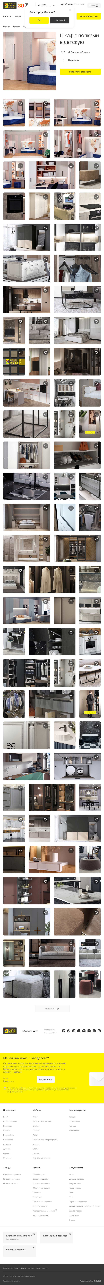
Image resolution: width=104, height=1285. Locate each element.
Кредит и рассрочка (41, 1183)
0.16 (96, 415)
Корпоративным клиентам (44, 1211)
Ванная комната (10, 1121)
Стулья (36, 1153)
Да (39, 20)
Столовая (7, 1158)
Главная (6, 27)
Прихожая (7, 1126)
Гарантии (37, 1192)
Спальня (7, 1130)
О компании (74, 1215)
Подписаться (45, 1079)
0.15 (96, 695)
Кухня (5, 1117)
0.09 (20, 850)
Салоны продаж (75, 1211)
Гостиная (7, 1144)
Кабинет (6, 1153)
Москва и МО (8, 1268)
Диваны (36, 1130)
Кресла (36, 1144)
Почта (5, 1078)
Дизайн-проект (39, 1174)
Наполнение (74, 1130)
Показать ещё (52, 1008)
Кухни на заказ (75, 1188)
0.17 (96, 570)
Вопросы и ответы (76, 1179)
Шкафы (36, 1126)
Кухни (35, 1117)
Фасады (72, 1117)
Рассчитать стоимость (80, 71)
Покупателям (76, 1167)
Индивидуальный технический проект (85, 1206)
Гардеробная (8, 1135)
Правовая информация (11, 1281)
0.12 (71, 197)
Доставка (37, 1197)
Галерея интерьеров (11, 1179)
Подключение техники (42, 1201)
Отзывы (72, 1220)
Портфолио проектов (12, 1174)
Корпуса (72, 1126)
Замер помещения (40, 1179)
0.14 (20, 352)
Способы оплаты (40, 1206)
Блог (71, 1197)
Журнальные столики (41, 1158)
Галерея (16, 27)
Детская (6, 1149)
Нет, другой (60, 20)
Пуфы (35, 1135)
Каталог (7, 16)
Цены (71, 1192)
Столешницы (74, 1121)
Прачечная (8, 1139)
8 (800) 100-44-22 (68, 4)
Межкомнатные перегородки (45, 1139)
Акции (18, 16)
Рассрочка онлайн (40, 1215)
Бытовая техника (10, 1183)
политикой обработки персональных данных (44, 1090)
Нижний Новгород (41, 1268)
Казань (30, 1268)
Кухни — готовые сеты (42, 1121)
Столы (35, 1149)
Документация (75, 1183)
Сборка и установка (41, 1188)
